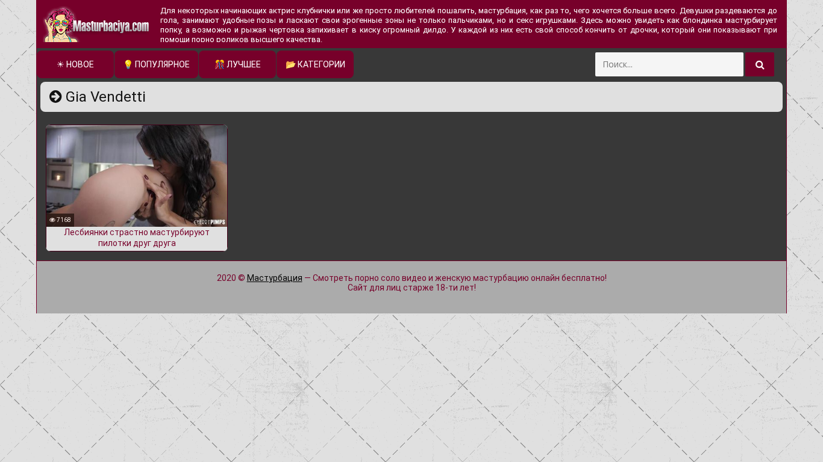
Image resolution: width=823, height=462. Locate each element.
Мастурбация (274, 278)
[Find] (759, 64)
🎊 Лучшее (237, 64)
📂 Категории (315, 64)
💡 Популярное (156, 64)
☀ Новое (75, 64)
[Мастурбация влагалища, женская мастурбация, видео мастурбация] (97, 24)
